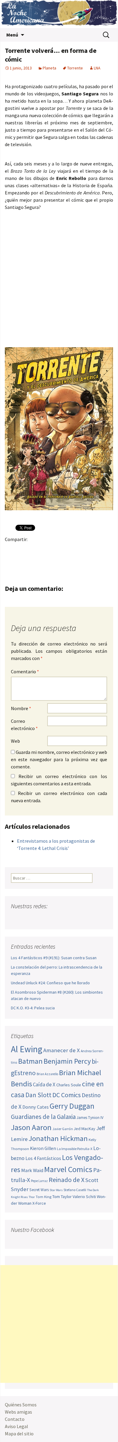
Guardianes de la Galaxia (43, 1117)
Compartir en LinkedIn (82, 549)
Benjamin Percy (67, 1061)
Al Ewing (26, 1049)
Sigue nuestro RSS (73, 918)
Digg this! (11, 560)
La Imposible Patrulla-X (74, 1148)
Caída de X (44, 1084)
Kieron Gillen (43, 1148)
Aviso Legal (16, 1426)
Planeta (49, 68)
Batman (30, 1061)
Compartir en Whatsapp (35, 560)
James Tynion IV (90, 1117)
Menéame (70, 549)
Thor (32, 1197)
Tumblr (58, 549)
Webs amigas (18, 1412)
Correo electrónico (24, 724)
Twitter (23, 549)
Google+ (35, 549)
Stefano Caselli (75, 1189)
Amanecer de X (61, 1050)
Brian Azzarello (47, 1074)
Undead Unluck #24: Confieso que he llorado (50, 982)
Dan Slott (38, 1095)
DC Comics (66, 1095)
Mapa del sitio (19, 1434)
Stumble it (105, 549)
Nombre (21, 708)
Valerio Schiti (84, 1196)
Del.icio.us (23, 560)
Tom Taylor (62, 1196)
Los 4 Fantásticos (43, 1158)
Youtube (39, 918)
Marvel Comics (68, 1169)
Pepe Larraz (39, 1181)
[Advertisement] (59, 1324)
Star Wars (56, 1190)
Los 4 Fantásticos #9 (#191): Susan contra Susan (54, 957)
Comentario (25, 671)
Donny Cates (35, 1107)
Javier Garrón (62, 1129)
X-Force (39, 1203)
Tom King (43, 1196)
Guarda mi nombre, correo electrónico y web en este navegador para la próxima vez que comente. (59, 759)
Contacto (15, 1419)
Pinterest (46, 549)
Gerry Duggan (72, 1106)
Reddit (94, 549)
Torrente (75, 68)
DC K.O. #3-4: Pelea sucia (33, 1008)
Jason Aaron (31, 1127)
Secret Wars (39, 1189)
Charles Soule (68, 1085)
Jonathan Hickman (58, 1138)
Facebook (11, 549)
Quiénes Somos (21, 1405)
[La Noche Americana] (59, 14)
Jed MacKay (84, 1128)
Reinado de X (66, 1180)
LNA (97, 68)
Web (15, 741)
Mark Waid (32, 1170)
